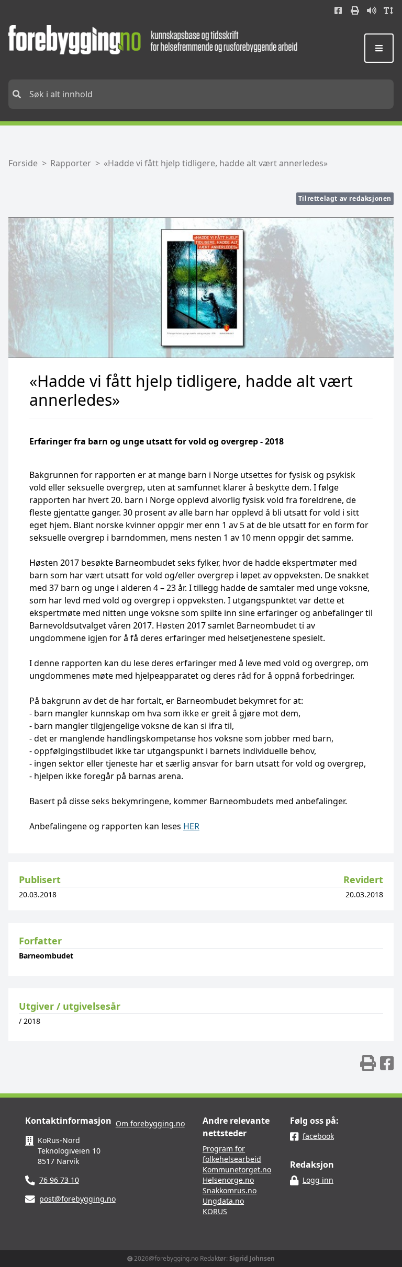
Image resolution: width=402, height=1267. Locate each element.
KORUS (215, 1211)
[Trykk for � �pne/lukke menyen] (379, 48)
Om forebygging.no (150, 1123)
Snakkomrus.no (229, 1190)
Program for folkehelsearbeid (232, 1154)
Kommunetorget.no (237, 1169)
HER (191, 826)
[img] (368, 1063)
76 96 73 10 (59, 1180)
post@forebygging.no (77, 1199)
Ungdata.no (223, 1201)
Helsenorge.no (228, 1180)
